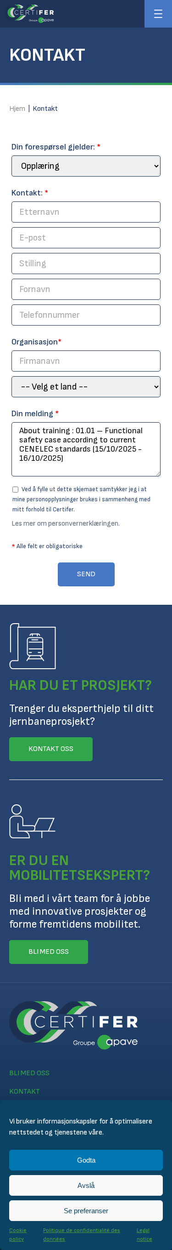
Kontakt (24, 1091)
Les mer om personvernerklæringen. (65, 523)
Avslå (86, 1185)
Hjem (17, 108)
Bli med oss (29, 1073)
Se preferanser (86, 1211)
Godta (86, 1160)
